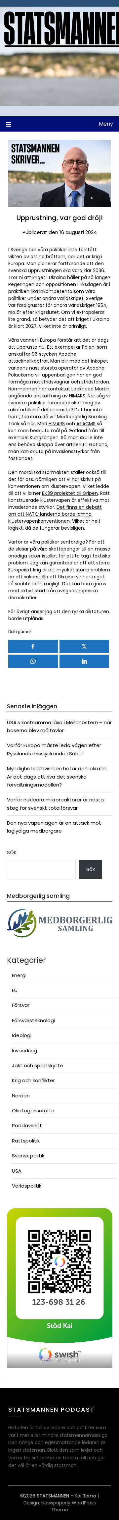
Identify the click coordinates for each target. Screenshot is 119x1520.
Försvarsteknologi (33, 1020)
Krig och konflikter (33, 1080)
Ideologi (21, 1035)
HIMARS (57, 423)
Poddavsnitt (27, 1125)
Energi (19, 975)
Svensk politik (28, 1155)
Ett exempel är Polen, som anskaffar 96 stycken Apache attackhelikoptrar (57, 354)
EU (15, 990)
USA (16, 1170)
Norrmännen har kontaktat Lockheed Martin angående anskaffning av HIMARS (58, 392)
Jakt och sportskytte (37, 1065)
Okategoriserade (33, 1110)
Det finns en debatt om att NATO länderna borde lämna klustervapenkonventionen (55, 514)
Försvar (20, 1005)
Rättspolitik (26, 1140)
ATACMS (86, 423)
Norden (21, 1095)
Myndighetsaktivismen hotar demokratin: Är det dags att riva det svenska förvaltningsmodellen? (57, 776)
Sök (12, 852)
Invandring (24, 1050)
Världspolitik (26, 1185)
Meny (106, 124)
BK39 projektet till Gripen (70, 493)
